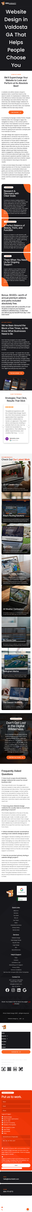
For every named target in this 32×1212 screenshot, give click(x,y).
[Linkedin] (19, 990)
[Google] (25, 990)
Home (3, 1033)
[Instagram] (13, 990)
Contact (4, 1047)
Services (4, 1038)
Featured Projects (7, 457)
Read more (21, 433)
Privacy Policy (26, 1162)
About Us (4, 1036)
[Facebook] (7, 990)
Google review (14, 440)
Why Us (3, 1044)
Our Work (4, 1041)
